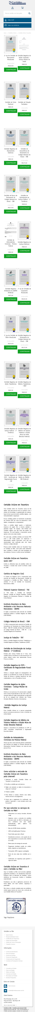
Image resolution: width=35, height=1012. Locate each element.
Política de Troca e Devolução (13, 942)
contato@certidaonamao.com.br (16, 990)
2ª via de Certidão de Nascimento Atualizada (10, 58)
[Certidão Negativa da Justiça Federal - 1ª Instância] (10, 417)
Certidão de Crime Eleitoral (10, 103)
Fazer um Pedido (10, 970)
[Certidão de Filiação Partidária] (24, 91)
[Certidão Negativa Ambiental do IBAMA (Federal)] (10, 277)
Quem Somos (9, 935)
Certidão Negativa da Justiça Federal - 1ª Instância (10, 431)
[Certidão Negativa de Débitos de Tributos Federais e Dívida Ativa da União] (24, 417)
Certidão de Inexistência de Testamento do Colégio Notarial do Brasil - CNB (24, 153)
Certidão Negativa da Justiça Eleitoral (24, 243)
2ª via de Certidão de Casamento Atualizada (24, 291)
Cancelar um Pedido (11, 974)
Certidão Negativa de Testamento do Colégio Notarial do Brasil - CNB (24, 338)
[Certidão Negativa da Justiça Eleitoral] (24, 231)
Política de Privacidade (11, 940)
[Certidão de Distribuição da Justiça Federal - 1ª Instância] (24, 184)
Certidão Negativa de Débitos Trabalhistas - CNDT (24, 384)
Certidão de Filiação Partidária (24, 103)
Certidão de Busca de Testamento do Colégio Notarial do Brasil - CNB (10, 198)
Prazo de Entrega (10, 953)
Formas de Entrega (10, 955)
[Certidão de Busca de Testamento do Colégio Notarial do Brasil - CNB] (10, 184)
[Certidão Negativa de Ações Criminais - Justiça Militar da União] (24, 44)
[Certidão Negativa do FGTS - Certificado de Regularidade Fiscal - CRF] (10, 464)
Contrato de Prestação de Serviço (14, 961)
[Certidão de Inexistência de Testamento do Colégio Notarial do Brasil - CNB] (24, 137)
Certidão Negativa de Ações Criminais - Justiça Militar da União (24, 59)
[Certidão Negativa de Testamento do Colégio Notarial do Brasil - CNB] (24, 324)
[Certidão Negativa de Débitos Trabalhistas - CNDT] (24, 371)
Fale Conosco (11, 986)
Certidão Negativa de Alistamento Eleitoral (10, 151)
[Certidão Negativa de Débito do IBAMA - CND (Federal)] (24, 464)
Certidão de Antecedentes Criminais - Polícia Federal (11, 243)
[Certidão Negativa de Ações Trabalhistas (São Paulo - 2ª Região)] (10, 371)
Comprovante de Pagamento (13, 959)
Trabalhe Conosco (10, 944)
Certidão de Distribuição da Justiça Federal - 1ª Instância (24, 198)
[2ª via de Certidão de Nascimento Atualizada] (10, 44)
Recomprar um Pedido (11, 975)
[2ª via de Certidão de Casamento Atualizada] (24, 277)
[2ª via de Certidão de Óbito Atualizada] (10, 324)
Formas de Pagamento (11, 957)
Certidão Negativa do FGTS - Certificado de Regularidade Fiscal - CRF (10, 478)
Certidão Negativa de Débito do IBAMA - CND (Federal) (24, 477)
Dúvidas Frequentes (11, 977)
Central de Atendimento (12, 951)
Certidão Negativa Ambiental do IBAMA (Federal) (10, 291)
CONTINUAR (11, 70)
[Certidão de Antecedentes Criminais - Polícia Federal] (10, 230)
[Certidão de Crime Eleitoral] (10, 91)
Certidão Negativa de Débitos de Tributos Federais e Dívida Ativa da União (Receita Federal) (24, 433)
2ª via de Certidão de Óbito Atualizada (10, 336)
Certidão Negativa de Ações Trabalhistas (10, 383)
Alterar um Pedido (10, 972)
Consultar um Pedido (11, 968)
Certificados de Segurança (12, 938)
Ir (29, 13)
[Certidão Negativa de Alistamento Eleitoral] (10, 137)
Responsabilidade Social (12, 936)
